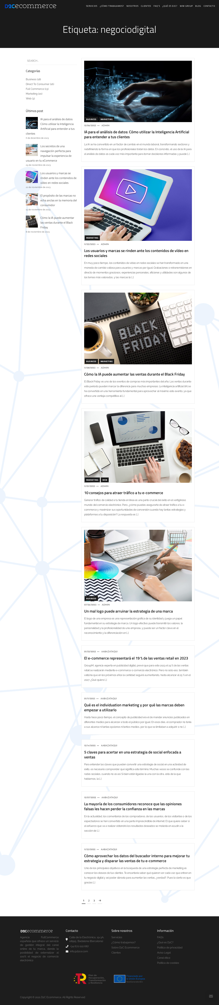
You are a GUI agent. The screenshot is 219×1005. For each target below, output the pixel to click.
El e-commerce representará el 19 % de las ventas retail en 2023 (136, 658)
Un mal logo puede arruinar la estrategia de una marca (128, 611)
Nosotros (132, 6)
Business (31, 79)
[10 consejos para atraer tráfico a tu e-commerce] (138, 446)
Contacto (209, 6)
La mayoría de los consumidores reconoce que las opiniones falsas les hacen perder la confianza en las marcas (133, 806)
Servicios (91, 6)
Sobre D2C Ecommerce (125, 947)
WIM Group (186, 6)
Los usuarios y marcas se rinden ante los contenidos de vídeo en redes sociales (58, 178)
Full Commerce (35, 88)
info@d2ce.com (79, 951)
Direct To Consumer (37, 84)
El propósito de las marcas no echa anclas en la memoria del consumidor (58, 200)
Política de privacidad (169, 947)
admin (105, 125)
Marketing (32, 93)
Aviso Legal (164, 952)
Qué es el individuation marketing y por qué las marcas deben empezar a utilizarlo (134, 707)
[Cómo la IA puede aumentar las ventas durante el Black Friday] (138, 328)
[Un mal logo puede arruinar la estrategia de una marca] (138, 565)
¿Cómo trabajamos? (112, 6)
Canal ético (163, 957)
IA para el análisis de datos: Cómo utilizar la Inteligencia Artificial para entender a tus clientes (136, 134)
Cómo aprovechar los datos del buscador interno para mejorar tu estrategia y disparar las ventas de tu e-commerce (137, 858)
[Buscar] (72, 61)
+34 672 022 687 (79, 946)
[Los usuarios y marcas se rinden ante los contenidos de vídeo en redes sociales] (138, 204)
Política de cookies (168, 962)
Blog (198, 6)
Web (28, 98)
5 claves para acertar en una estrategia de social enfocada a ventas (132, 754)
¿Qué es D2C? (169, 6)
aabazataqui (109, 652)
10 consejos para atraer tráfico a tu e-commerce (123, 493)
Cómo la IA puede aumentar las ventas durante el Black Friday (57, 222)
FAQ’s (157, 6)
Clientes (146, 6)
